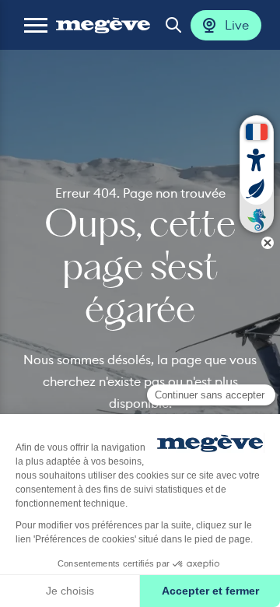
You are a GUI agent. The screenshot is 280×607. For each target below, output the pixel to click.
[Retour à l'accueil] (103, 25)
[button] (36, 25)
